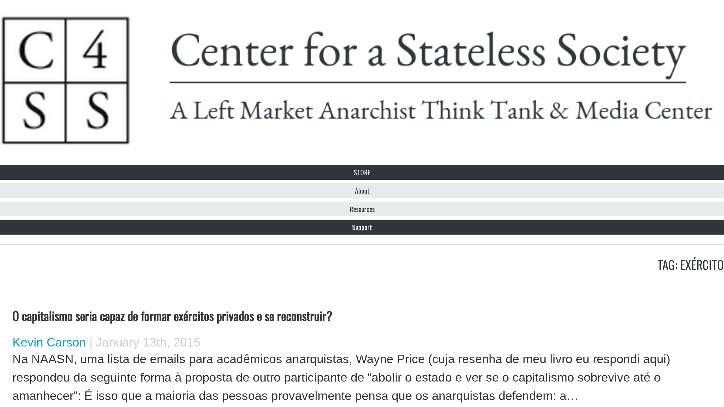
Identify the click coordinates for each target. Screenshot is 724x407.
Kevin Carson (49, 342)
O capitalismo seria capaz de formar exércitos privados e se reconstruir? (172, 315)
